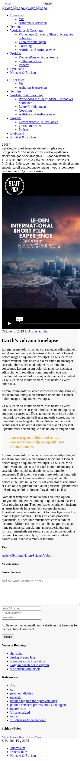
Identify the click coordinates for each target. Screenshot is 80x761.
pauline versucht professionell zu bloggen (38, 705)
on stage (15, 697)
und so (14, 716)
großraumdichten (21, 693)
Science (38, 555)
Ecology (17, 555)
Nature (28, 555)
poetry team (18, 708)
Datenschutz (18, 752)
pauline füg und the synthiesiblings (33, 701)
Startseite (16, 653)
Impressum (17, 748)
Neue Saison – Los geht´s (27, 661)
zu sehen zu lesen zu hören (28, 720)
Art (30, 331)
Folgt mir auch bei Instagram (29, 665)
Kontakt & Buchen (23, 755)
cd (11, 689)
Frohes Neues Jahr (22, 657)
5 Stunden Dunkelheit (25, 669)
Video (47, 555)
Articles (7, 555)
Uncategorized (20, 712)
